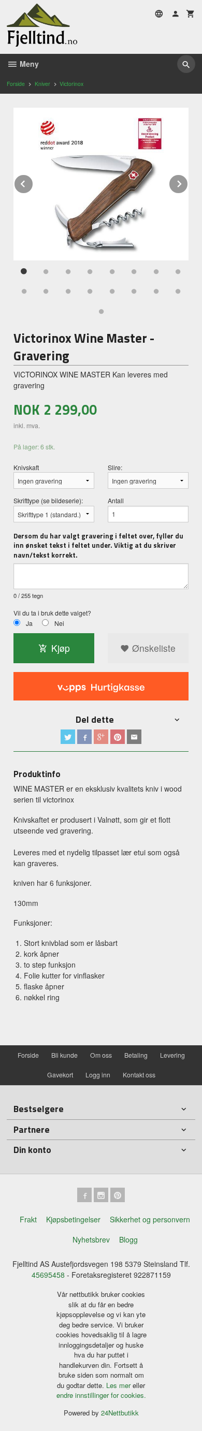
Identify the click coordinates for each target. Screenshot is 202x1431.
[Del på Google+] (101, 736)
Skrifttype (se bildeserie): (48, 500)
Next (188, 182)
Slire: (115, 467)
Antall (116, 500)
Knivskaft (26, 467)
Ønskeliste (152, 647)
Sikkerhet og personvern (150, 1219)
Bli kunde (64, 1054)
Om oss (101, 1054)
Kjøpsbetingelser (73, 1219)
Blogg (128, 1239)
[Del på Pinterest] (117, 736)
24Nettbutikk (120, 1413)
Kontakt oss (139, 1074)
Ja (29, 623)
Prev (33, 182)
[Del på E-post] (134, 736)
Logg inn (97, 1074)
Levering (172, 1054)
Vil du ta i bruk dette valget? (52, 612)
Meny (28, 64)
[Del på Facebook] (84, 736)
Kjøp (60, 647)
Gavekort (60, 1074)
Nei (59, 623)
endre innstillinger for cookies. (101, 1395)
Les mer (119, 1385)
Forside (16, 83)
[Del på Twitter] (68, 736)
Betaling (136, 1054)
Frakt (28, 1219)
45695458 (48, 1274)
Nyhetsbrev (91, 1239)
